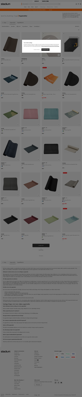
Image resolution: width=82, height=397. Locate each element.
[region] (41, 46)
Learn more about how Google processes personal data (50, 46)
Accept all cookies (45, 49)
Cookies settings (37, 49)
